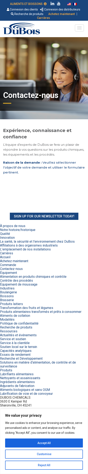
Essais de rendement (15, 355)
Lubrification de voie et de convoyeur (26, 394)
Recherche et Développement (21, 358)
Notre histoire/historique (17, 230)
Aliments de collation (15, 316)
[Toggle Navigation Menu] (79, 27)
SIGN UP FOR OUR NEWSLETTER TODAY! (44, 216)
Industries (7, 288)
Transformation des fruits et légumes (26, 308)
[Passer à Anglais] (69, 3)
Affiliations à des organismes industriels (29, 245)
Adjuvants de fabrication (17, 386)
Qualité (5, 234)
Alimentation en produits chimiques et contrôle (33, 277)
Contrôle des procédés (16, 280)
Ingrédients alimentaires (17, 382)
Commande (8, 265)
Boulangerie (8, 292)
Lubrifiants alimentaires (17, 374)
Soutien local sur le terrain (18, 347)
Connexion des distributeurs (62, 9)
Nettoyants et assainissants (20, 378)
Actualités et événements (18, 335)
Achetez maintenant (61, 14)
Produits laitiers (11, 304)
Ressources (8, 331)
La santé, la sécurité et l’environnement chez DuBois (37, 241)
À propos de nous (12, 226)
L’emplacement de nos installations (25, 249)
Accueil (5, 257)
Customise (44, 454)
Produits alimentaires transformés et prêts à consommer (40, 312)
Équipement (8, 273)
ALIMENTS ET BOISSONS (27, 4)
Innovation (7, 238)
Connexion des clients (23, 9)
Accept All (44, 443)
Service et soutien (13, 339)
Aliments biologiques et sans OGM (25, 390)
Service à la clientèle (15, 343)
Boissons (7, 296)
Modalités (7, 319)
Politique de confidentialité (19, 323)
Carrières (43, 18)
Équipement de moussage (18, 284)
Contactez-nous (11, 269)
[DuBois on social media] (52, 4)
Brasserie (7, 300)
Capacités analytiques (16, 351)
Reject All (44, 465)
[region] (44, 441)
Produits (6, 370)
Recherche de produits (28, 14)
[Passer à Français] (75, 3)
